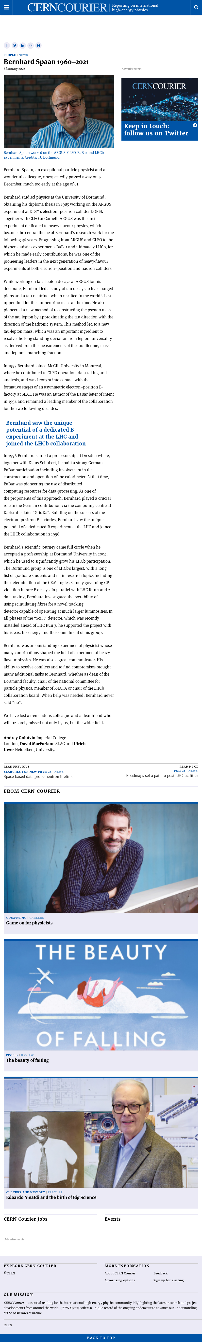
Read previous (17, 767)
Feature (55, 1192)
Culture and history (25, 1192)
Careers (36, 918)
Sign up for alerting (168, 1280)
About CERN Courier (120, 1273)
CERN (8, 1325)
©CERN (9, 1273)
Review (27, 1055)
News (23, 55)
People (10, 55)
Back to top (101, 1338)
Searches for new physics (28, 772)
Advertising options (120, 1280)
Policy (180, 771)
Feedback (160, 1273)
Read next (189, 767)
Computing (16, 918)
